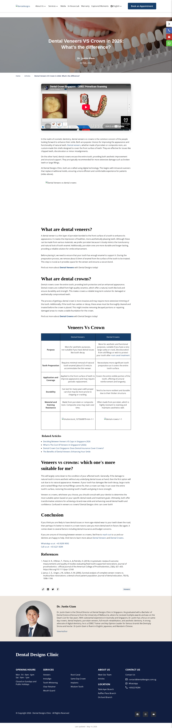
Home (18, 76)
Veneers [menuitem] (46, 674)
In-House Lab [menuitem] (73, 6)
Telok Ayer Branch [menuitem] (106, 689)
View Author (62, 631)
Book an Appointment (142, 6)
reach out (106, 534)
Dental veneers (74, 145)
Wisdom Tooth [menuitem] (77, 686)
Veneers (127, 589)
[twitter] (53, 589)
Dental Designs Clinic (42, 713)
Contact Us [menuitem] (130, 674)
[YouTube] (154, 714)
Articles (27, 76)
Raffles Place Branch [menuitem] (107, 693)
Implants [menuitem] (74, 682)
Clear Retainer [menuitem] (49, 686)
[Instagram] (145, 714)
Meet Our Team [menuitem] (105, 674)
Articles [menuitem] (101, 678)
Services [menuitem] (52, 6)
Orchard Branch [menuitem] (105, 697)
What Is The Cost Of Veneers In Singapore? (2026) (64, 445)
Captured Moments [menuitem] (100, 6)
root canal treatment (120, 355)
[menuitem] (39, 6)
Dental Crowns (67, 316)
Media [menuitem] (63, 6)
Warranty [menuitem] (85, 6)
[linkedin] (48, 589)
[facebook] (58, 589)
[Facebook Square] (137, 714)
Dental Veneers (99, 538)
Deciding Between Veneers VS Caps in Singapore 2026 (66, 441)
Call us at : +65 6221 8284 (52, 546)
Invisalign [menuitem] (47, 678)
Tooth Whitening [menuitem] (50, 682)
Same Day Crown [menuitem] (78, 678)
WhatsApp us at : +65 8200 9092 (55, 543)
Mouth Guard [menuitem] (49, 690)
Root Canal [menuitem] (75, 674)
